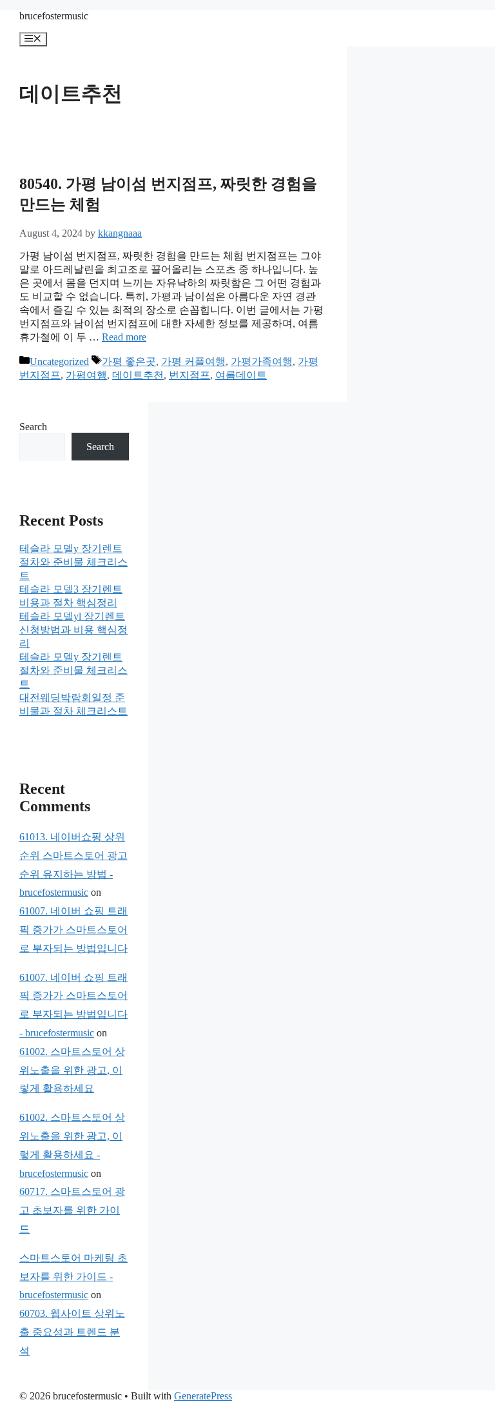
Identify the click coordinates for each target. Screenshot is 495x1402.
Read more (124, 336)
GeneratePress (203, 1395)
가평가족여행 (262, 361)
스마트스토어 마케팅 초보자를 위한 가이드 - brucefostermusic (73, 1276)
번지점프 (189, 375)
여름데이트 (241, 375)
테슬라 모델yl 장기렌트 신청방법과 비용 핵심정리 (73, 630)
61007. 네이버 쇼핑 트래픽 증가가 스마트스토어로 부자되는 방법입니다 (73, 929)
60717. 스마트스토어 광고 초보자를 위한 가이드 (72, 1210)
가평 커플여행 (193, 361)
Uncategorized (59, 361)
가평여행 (86, 375)
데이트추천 (138, 375)
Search (33, 426)
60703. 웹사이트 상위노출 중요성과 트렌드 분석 (72, 1332)
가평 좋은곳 (129, 361)
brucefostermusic (53, 15)
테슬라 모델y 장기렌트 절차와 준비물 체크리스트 (73, 562)
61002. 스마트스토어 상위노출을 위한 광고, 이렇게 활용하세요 (72, 1070)
